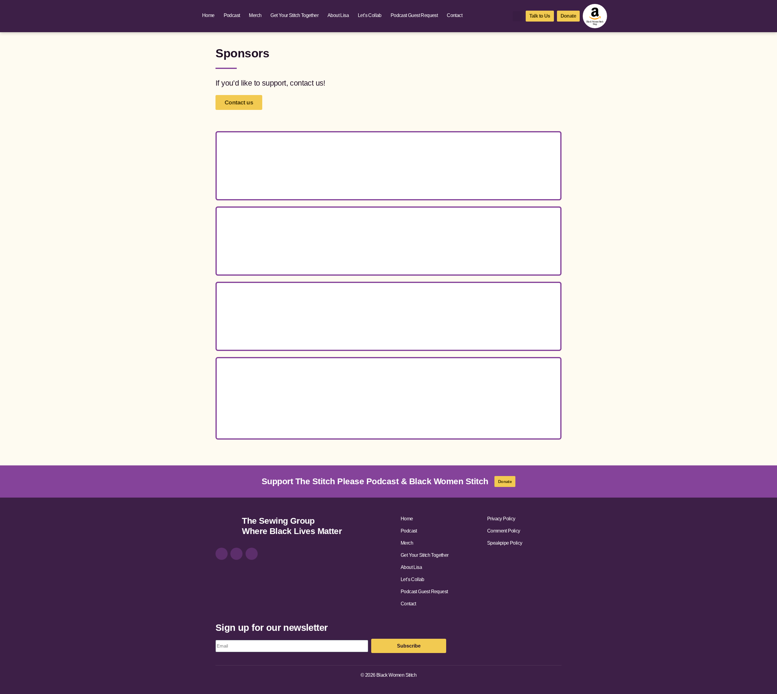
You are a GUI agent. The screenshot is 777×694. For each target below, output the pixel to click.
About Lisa (338, 15)
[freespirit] (462, 385)
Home (208, 15)
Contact (454, 15)
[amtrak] (334, 417)
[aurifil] (407, 385)
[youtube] (252, 554)
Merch (255, 15)
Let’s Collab (370, 15)
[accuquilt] (260, 385)
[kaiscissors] (443, 417)
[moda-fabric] (388, 241)
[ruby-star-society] (361, 385)
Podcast (232, 15)
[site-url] (226, 526)
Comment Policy (503, 530)
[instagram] (221, 554)
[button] (518, 16)
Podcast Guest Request (414, 15)
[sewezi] (388, 417)
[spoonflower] (388, 166)
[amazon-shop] (595, 16)
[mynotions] (516, 385)
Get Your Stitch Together (294, 15)
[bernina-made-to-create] (388, 316)
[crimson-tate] (315, 385)
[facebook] (236, 554)
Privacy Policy (501, 518)
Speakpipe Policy (504, 543)
